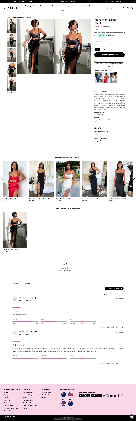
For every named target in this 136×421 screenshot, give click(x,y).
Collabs (43, 397)
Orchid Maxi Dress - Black (117, 199)
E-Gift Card (26, 397)
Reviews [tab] (16, 283)
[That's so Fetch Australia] (63, 394)
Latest (24, 6)
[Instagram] (107, 396)
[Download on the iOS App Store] (84, 397)
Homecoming (64, 6)
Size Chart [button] (98, 128)
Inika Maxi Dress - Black (90, 199)
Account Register (29, 395)
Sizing (6, 395)
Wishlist (25, 408)
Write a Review (116, 288)
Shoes (91, 6)
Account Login (28, 392)
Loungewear (44, 6)
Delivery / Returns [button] (101, 131)
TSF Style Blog (46, 392)
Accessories (99, 6)
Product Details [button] (100, 91)
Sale (62, 11)
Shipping (7, 392)
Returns (7, 400)
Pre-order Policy (29, 403)
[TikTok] (104, 396)
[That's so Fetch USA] (70, 394)
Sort (105, 295)
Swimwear (74, 6)
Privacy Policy (28, 400)
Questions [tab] (26, 283)
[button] (124, 8)
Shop (29, 6)
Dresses (35, 6)
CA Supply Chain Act (30, 405)
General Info (8, 405)
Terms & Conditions (74, 419)
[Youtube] (111, 396)
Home (10, 17)
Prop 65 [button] (97, 135)
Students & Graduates (11, 408)
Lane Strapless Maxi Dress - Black (40, 199)
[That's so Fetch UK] (63, 403)
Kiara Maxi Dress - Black (22, 17)
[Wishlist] (128, 8)
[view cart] (132, 8)
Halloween (54, 6)
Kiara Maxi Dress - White (64, 199)
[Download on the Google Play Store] (96, 397)
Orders (6, 397)
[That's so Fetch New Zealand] (70, 403)
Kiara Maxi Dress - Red (10, 199)
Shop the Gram (46, 395)
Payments (7, 403)
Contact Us (8, 411)
